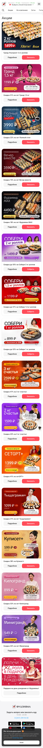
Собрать (30, 269)
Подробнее (12, 57)
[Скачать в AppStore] (14, 724)
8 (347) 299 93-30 (21, 718)
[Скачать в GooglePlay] (28, 724)
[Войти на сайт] (39, 4)
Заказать (31, 57)
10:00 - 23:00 (21, 715)
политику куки (17, 738)
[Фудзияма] (4, 4)
